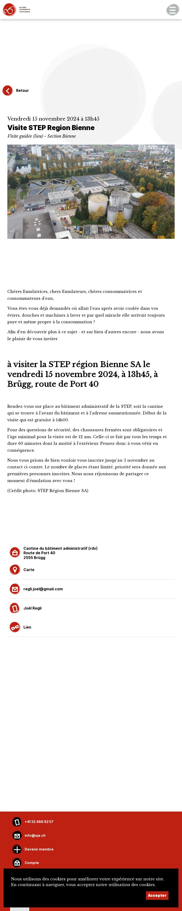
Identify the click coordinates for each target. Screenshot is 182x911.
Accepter (157, 895)
